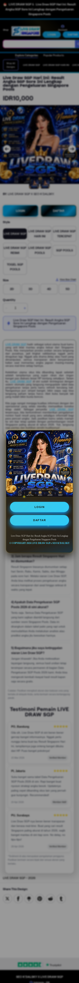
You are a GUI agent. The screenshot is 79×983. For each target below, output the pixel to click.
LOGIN (40, 507)
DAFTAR (39, 520)
